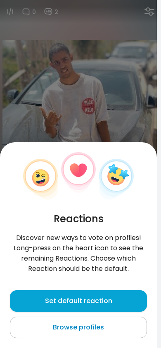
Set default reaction (78, 301)
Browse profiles (78, 327)
